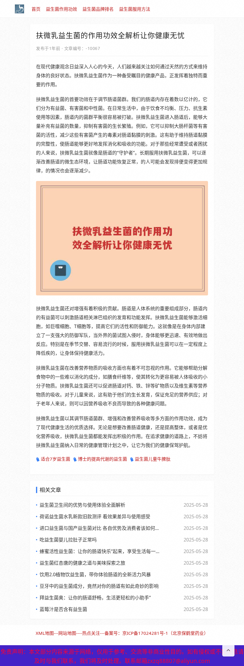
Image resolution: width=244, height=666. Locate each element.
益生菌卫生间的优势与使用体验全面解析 (82, 505)
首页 (36, 9)
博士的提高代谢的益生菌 (102, 459)
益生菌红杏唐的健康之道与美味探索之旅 (82, 563)
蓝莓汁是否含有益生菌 (63, 609)
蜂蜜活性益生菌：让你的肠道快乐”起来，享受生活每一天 (100, 551)
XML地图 (45, 633)
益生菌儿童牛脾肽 (153, 459)
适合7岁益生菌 (55, 459)
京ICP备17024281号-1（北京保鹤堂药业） (165, 633)
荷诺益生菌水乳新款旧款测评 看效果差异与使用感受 (95, 516)
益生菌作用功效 (61, 9)
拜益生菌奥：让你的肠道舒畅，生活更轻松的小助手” (95, 597)
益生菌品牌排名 (98, 9)
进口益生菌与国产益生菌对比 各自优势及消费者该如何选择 (100, 528)
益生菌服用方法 (134, 9)
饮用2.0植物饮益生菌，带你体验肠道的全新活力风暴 (95, 574)
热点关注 (91, 633)
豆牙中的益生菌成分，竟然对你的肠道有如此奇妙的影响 (99, 586)
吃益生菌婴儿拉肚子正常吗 (68, 539)
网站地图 (67, 633)
